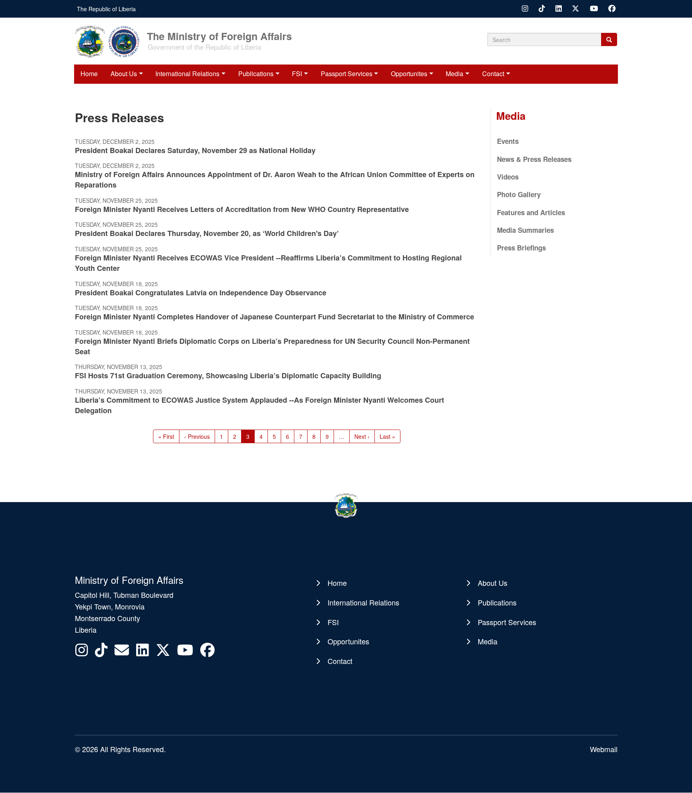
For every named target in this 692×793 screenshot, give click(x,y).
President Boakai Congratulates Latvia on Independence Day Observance (200, 292)
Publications (256, 73)
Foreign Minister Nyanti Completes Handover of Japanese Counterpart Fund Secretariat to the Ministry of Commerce (274, 316)
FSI (297, 73)
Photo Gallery (519, 194)
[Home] (110, 41)
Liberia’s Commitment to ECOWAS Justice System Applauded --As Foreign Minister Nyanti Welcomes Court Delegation (259, 405)
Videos (508, 177)
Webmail (604, 749)
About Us (124, 73)
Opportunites (409, 73)
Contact (493, 73)
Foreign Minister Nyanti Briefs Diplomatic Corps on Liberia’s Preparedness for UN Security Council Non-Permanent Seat (272, 346)
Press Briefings (521, 247)
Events (508, 141)
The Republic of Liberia (106, 9)
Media (454, 73)
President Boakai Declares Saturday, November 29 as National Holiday (195, 150)
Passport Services (346, 73)
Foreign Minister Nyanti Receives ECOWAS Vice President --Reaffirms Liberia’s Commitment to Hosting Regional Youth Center (268, 262)
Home (89, 73)
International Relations (187, 73)
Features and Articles (531, 212)
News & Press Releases (534, 159)
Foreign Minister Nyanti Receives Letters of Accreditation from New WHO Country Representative (242, 209)
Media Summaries (525, 230)
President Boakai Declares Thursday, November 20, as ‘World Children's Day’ (207, 233)
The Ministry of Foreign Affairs (219, 35)
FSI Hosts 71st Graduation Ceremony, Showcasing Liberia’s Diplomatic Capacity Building (228, 375)
